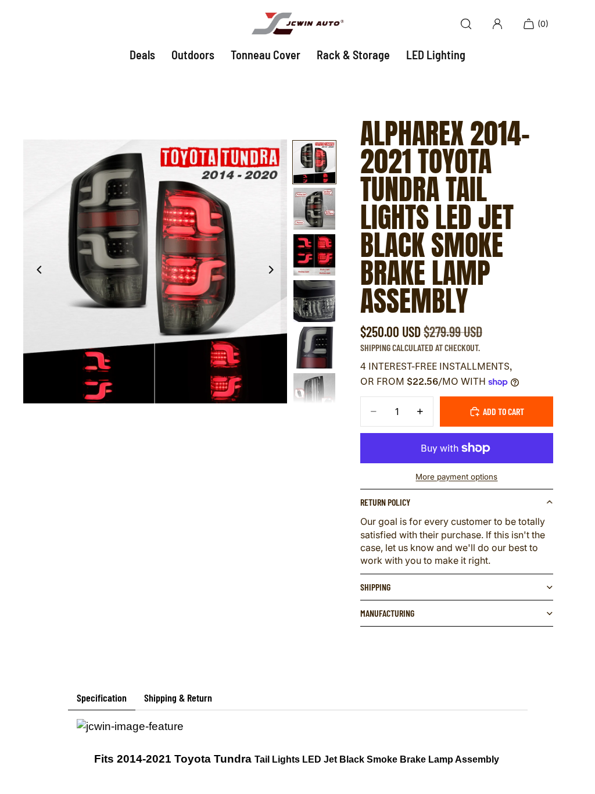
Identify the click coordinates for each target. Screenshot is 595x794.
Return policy (385, 501)
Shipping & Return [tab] (178, 697)
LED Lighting (435, 55)
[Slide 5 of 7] (314, 348)
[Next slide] (274, 271)
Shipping (375, 586)
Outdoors (192, 55)
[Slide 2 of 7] (314, 209)
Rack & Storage (353, 55)
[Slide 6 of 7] (314, 394)
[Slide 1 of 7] (314, 162)
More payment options (456, 476)
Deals (142, 55)
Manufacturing (387, 612)
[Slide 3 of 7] (314, 255)
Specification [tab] (102, 697)
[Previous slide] (36, 271)
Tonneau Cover (265, 55)
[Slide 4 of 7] (314, 301)
